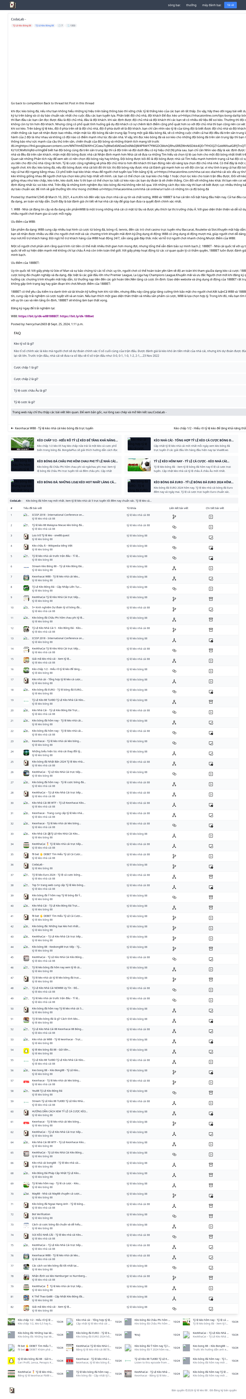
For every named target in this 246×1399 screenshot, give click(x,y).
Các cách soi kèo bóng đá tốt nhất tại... (55, 1265)
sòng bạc (174, 5)
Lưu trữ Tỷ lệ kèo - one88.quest (50, 535)
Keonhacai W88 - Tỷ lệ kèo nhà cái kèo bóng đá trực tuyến (54, 428)
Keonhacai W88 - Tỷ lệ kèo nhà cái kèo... (56, 576)
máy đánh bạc (211, 5)
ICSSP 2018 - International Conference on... (58, 514)
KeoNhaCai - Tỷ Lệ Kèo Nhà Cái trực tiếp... (57, 772)
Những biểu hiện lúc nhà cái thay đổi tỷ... (57, 751)
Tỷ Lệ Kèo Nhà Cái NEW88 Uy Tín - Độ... (55, 988)
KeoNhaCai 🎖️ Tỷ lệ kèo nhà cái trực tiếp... (57, 844)
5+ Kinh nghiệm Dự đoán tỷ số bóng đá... (57, 607)
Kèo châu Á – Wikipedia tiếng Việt (52, 545)
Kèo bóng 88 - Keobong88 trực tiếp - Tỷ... (56, 946)
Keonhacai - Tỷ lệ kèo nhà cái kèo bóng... (56, 741)
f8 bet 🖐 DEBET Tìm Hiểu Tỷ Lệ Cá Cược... (57, 854)
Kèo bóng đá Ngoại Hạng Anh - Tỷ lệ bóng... (58, 1204)
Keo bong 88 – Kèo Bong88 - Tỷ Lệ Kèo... (56, 1070)
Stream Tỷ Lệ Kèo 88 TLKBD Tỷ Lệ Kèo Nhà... (58, 1101)
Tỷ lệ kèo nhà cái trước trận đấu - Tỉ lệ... (56, 556)
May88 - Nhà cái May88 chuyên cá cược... (57, 1193)
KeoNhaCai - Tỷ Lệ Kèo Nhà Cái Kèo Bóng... (58, 957)
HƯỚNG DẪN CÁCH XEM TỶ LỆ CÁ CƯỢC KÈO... (60, 1111)
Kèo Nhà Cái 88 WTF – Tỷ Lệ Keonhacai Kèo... (59, 802)
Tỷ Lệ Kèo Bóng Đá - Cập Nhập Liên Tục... (57, 586)
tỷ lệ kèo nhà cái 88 (43, 518)
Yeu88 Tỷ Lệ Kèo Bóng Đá (47, 1090)
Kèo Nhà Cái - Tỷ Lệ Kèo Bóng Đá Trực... (56, 710)
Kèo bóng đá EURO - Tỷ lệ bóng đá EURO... (57, 689)
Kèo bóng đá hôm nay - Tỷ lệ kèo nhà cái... (57, 720)
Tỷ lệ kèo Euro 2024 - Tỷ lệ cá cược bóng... (57, 874)
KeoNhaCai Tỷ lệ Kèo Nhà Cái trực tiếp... (56, 597)
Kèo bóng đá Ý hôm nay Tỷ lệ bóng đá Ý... (57, 895)
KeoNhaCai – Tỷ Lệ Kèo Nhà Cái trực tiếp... (57, 792)
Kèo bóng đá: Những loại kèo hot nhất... (56, 926)
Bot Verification (41, 1214)
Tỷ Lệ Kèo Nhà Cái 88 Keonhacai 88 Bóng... (57, 1029)
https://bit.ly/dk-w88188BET (38, 316)
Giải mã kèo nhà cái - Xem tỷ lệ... (51, 658)
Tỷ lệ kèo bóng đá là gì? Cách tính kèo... (56, 1018)
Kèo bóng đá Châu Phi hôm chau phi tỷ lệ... (58, 617)
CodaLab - (160, 412)
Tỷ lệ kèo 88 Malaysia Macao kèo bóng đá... (58, 525)
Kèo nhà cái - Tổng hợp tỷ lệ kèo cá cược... (57, 679)
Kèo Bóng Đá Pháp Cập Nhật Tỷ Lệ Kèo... (56, 1173)
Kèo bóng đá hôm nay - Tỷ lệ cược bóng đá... (59, 782)
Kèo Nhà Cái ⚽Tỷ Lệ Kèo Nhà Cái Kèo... (56, 833)
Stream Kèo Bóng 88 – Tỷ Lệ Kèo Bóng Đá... (58, 566)
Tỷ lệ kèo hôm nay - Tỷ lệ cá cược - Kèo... (56, 1183)
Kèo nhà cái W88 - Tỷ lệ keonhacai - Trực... (57, 1039)
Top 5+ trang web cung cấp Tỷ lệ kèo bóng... (58, 885)
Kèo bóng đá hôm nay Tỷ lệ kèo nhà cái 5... (58, 1008)
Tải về (230, 5)
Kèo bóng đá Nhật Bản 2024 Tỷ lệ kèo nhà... (58, 761)
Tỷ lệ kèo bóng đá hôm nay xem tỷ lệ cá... (57, 967)
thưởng (191, 5)
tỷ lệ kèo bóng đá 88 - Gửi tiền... (51, 1049)
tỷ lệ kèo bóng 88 (42, 539)
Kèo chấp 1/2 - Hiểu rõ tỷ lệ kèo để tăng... (57, 669)
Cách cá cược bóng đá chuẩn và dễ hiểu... (57, 1224)
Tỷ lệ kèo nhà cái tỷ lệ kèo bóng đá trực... (56, 977)
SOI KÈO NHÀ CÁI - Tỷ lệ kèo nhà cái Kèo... (57, 1234)
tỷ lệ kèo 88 (200, 1390)
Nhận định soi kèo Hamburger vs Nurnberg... (59, 1276)
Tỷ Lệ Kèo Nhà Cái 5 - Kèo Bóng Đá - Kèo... (57, 628)
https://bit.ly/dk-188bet (77, 316)
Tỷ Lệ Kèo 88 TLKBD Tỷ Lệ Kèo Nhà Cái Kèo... (58, 700)
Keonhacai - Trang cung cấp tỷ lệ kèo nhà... (58, 813)
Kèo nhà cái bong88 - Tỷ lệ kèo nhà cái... (56, 1162)
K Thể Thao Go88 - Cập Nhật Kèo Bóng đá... (58, 1296)
